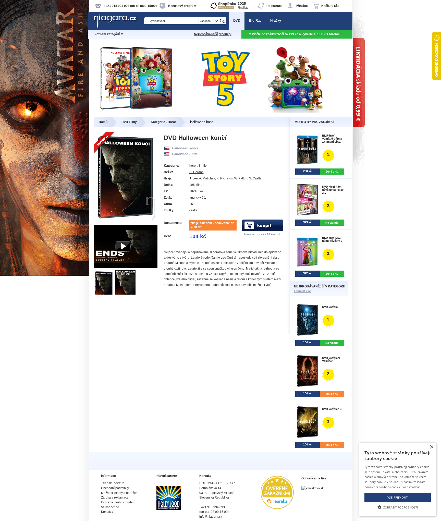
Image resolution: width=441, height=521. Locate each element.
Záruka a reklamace (115, 497)
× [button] (431, 447)
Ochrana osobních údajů (118, 502)
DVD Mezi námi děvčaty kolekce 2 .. (333, 189)
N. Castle (255, 178)
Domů (103, 122)
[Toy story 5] (221, 111)
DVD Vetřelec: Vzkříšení (331, 359)
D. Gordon (196, 172)
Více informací (411, 487)
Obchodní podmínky (115, 488)
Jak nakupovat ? (112, 483)
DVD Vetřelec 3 (331, 408)
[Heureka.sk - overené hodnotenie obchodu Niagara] (277, 508)
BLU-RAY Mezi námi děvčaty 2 (332, 239)
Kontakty (107, 512)
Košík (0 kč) (330, 6)
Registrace (274, 6)
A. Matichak (207, 178)
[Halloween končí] (104, 293)
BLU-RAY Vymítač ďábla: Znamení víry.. (332, 138)
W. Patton (240, 178)
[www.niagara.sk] (115, 27)
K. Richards (225, 178)
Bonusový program (182, 6)
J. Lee (193, 178)
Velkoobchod (110, 507)
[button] (397, 507)
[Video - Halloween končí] (125, 267)
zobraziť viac (302, 291)
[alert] (397, 479)
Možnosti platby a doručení (119, 493)
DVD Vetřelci (330, 306)
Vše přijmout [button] (397, 497)
